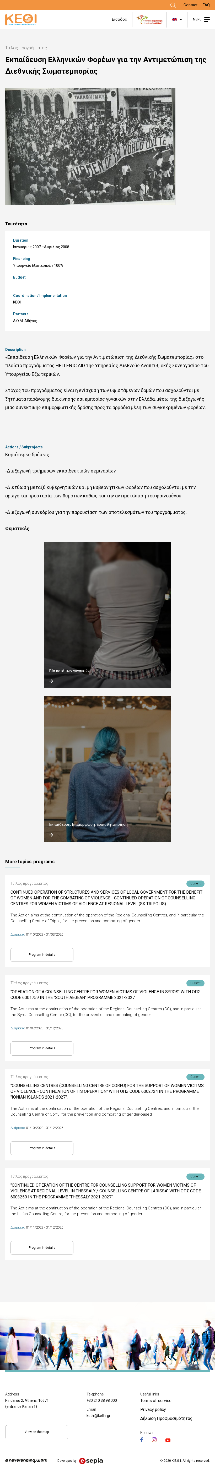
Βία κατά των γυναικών (69, 671)
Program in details (42, 955)
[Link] (173, 5)
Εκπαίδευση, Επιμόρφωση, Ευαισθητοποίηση (88, 824)
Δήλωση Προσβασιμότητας (166, 1418)
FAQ (206, 5)
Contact (190, 5)
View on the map (37, 1432)
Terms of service (155, 1400)
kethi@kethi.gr (98, 1416)
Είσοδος (119, 19)
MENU (197, 19)
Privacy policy (153, 1409)
